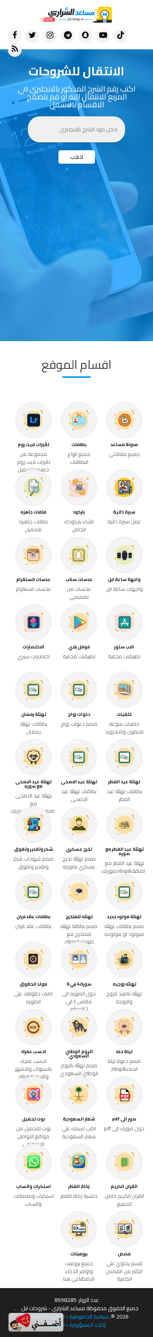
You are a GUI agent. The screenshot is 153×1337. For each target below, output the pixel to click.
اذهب (76, 157)
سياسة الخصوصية (89, 1317)
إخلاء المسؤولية (87, 1325)
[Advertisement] (76, 260)
